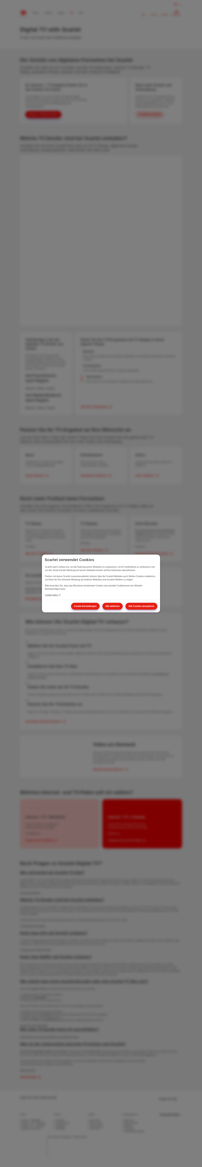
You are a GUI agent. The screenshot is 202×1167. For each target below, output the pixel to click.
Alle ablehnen (112, 606)
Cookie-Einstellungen (85, 606)
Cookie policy (51, 595)
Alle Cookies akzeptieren (141, 606)
